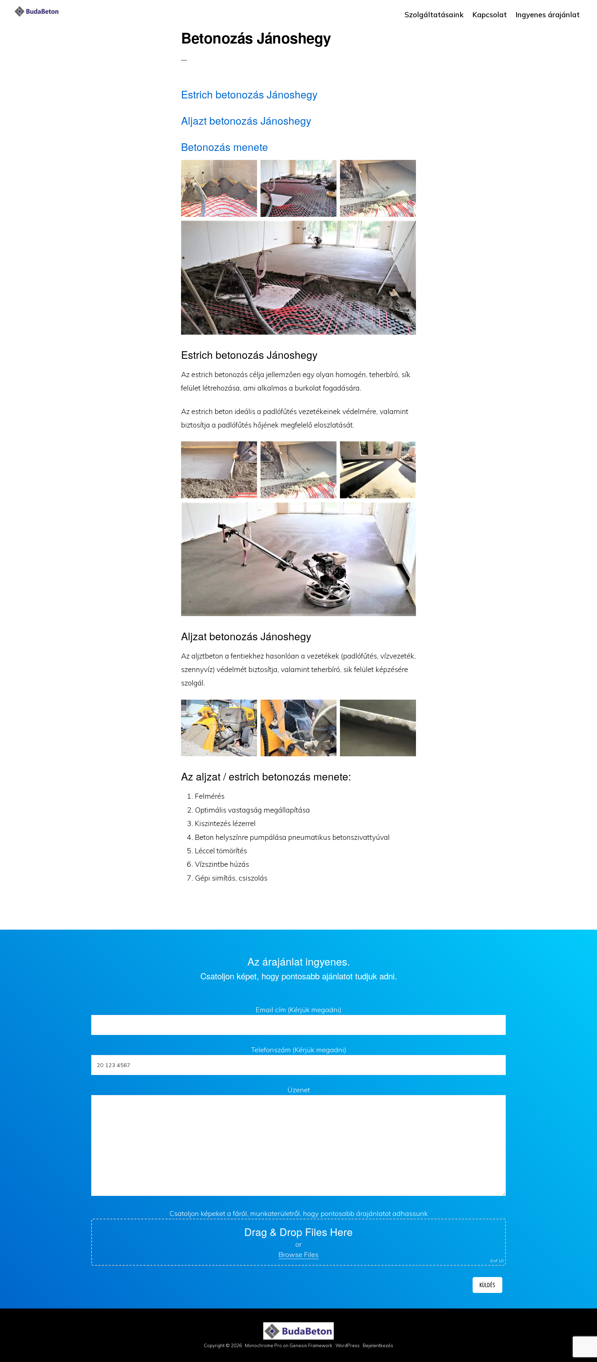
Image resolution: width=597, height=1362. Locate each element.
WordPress (347, 1345)
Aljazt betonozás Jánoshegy (246, 120)
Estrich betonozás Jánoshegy (249, 94)
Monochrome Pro (263, 1345)
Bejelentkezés (378, 1345)
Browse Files (298, 1254)
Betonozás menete (224, 146)
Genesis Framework (311, 1345)
